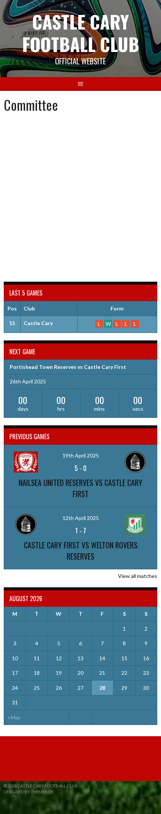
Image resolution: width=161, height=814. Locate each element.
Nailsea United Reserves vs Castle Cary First (80, 488)
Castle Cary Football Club (80, 32)
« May (14, 717)
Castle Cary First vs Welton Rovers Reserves (80, 550)
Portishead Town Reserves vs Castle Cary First (68, 367)
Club (29, 308)
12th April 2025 (81, 518)
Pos (12, 308)
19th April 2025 (81, 455)
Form (117, 308)
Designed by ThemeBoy (28, 791)
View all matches (137, 576)
